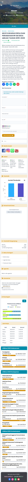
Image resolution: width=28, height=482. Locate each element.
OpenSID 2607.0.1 (18, 476)
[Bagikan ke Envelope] (17, 84)
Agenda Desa (6, 260)
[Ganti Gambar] (6, 128)
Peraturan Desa (7, 263)
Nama (4, 107)
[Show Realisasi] (17, 307)
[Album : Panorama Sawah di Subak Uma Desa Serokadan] (22, 163)
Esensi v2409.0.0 (8, 476)
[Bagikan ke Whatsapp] (14, 84)
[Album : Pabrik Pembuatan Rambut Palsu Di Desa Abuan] (6, 163)
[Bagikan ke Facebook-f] (3, 84)
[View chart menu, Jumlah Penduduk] (24, 180)
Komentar (4, 97)
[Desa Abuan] (18, 18)
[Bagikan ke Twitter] (7, 84)
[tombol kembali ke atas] (25, 479)
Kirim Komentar (8, 135)
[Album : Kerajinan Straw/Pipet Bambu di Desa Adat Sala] (14, 163)
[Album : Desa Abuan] (6, 170)
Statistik (6, 176)
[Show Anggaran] (11, 307)
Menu (14, 26)
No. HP (3, 119)
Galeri (5, 157)
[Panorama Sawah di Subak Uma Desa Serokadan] (8, 18)
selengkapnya (6, 284)
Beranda (4, 31)
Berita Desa (11, 31)
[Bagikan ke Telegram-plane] (10, 84)
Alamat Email (5, 113)
